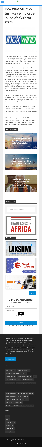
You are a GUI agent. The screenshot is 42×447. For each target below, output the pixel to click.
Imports (25, 396)
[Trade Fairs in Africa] (21, 225)
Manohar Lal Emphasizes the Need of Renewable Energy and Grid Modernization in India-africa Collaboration (21, 183)
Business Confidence (23, 370)
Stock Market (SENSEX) (12, 406)
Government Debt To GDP (13, 396)
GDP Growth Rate (27, 380)
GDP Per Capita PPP (22, 383)
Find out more (10, 359)
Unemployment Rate (27, 406)
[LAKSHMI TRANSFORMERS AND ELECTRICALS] (21, 249)
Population (18, 402)
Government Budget (27, 393)
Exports (32, 383)
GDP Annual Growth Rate (13, 380)
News (7, 419)
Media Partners (10, 422)
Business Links (10, 429)
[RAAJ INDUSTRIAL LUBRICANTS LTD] (21, 282)
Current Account (10, 376)
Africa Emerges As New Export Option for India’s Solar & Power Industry (21, 141)
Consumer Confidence (12, 373)
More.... (33, 293)
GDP (35, 376)
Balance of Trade (10, 370)
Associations (9, 425)
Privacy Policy (10, 432)
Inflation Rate (24, 399)
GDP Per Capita (10, 383)
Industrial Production (12, 399)
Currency (23, 373)
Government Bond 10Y (12, 393)
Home (7, 416)
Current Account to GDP (24, 376)
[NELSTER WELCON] (21, 265)
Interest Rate (9, 402)
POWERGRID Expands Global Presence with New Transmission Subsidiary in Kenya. (21, 162)
